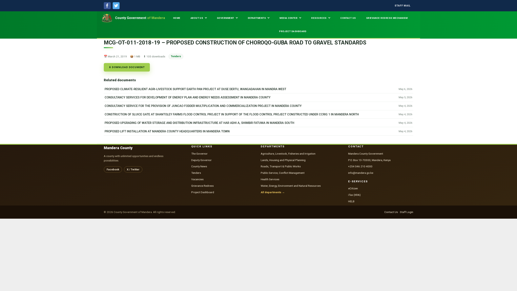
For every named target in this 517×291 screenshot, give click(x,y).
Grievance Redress (202, 185)
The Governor (199, 153)
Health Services (270, 179)
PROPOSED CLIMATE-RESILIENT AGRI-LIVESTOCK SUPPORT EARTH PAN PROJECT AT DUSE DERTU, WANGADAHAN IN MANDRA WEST (195, 89)
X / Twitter (133, 169)
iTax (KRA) (354, 194)
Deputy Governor (201, 160)
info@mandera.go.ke (360, 172)
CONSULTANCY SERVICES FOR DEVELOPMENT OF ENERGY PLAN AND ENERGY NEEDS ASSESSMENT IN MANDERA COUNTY (187, 97)
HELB (351, 201)
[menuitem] (402, 5)
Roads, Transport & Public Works (281, 166)
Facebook (113, 169)
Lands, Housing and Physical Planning (283, 160)
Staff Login (406, 212)
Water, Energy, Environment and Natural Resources (291, 185)
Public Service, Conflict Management (283, 172)
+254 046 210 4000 (360, 166)
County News (199, 166)
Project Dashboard (202, 192)
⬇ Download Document (127, 67)
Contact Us (391, 212)
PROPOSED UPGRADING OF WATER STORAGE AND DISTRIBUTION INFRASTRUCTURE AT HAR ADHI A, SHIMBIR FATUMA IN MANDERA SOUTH (199, 123)
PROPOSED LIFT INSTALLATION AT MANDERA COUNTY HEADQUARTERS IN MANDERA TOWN (167, 131)
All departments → (273, 192)
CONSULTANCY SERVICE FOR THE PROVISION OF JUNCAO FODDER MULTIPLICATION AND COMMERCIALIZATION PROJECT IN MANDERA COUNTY (203, 106)
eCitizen (353, 188)
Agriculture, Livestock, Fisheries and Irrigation (288, 153)
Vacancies (197, 179)
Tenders (176, 56)
